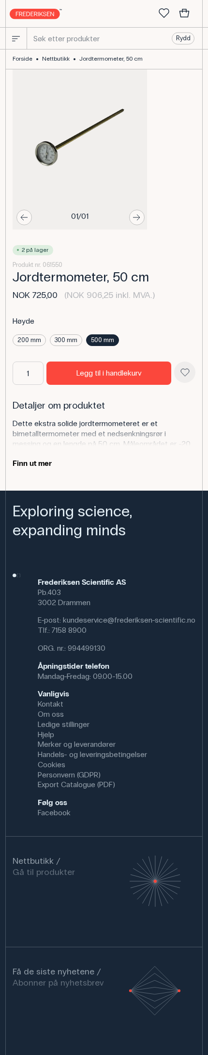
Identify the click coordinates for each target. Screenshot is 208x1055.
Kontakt (50, 704)
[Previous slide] (24, 217)
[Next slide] (137, 217)
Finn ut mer (32, 463)
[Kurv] (184, 13)
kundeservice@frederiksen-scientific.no (129, 620)
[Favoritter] (164, 13)
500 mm (102, 340)
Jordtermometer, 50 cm (111, 58)
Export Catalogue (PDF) (76, 784)
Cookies (51, 764)
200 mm (29, 340)
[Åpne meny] (16, 38)
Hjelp (46, 734)
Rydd (183, 38)
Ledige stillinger (63, 724)
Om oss (51, 714)
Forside (22, 58)
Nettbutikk (56, 58)
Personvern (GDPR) (69, 774)
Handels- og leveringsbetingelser (92, 754)
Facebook (54, 812)
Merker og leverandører (77, 744)
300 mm (66, 340)
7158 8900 (69, 630)
